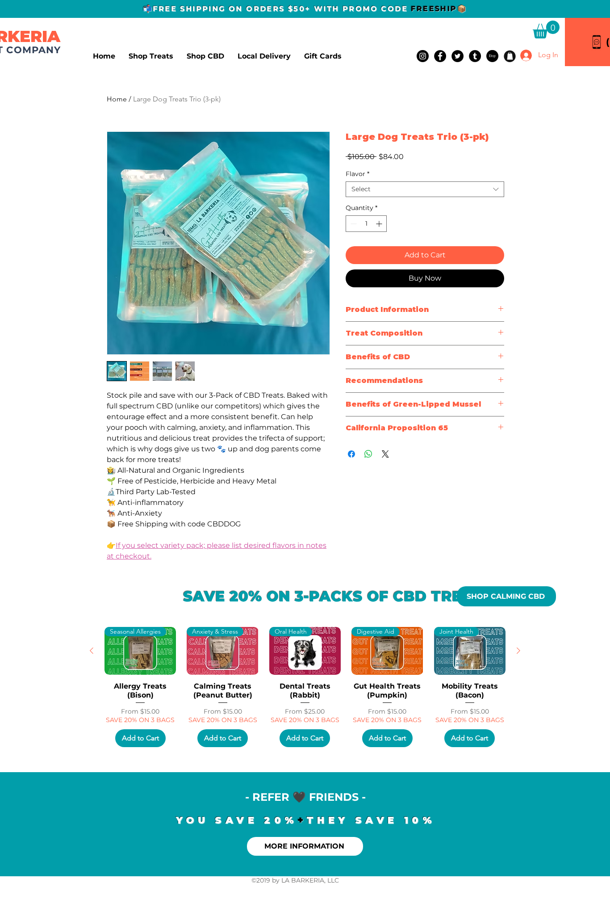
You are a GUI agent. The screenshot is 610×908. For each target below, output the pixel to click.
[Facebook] (440, 56)
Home (117, 99)
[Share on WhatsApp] (368, 454)
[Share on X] (385, 454)
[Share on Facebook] (351, 454)
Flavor (357, 174)
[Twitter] (457, 56)
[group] (305, 687)
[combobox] (425, 189)
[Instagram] (423, 56)
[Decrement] (352, 223)
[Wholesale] (510, 56)
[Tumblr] (475, 56)
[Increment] (379, 223)
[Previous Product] (91, 650)
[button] (546, 29)
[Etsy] (492, 56)
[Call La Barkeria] (596, 42)
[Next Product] (518, 650)
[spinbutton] (366, 223)
